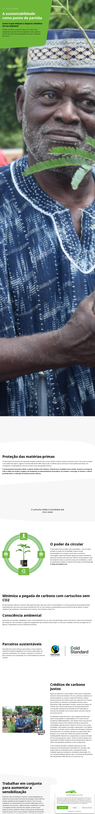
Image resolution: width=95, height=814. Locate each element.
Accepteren (62, 807)
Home (3, 8)
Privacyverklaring (77, 811)
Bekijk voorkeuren (87, 807)
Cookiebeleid (70, 811)
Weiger (75, 807)
